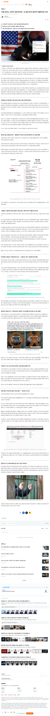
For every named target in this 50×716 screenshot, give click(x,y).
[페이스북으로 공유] (23, 513)
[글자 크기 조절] (45, 20)
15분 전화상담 (19, 689)
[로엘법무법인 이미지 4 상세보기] (17, 663)
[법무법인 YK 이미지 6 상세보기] (26, 612)
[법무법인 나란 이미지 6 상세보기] (34, 639)
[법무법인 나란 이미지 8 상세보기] (46, 639)
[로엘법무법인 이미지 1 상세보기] (3, 663)
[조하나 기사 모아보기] (2, 17)
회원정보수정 (3, 692)
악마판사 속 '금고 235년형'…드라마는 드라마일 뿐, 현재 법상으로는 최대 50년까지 (17, 574)
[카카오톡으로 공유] (30, 513)
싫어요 (11, 523)
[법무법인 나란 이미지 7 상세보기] (40, 639)
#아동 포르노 (4, 518)
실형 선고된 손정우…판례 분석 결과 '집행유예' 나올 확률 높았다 (13, 560)
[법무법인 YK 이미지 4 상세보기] (17, 612)
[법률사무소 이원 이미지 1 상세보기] (2, 627)
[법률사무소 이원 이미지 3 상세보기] (11, 627)
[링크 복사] (20, 513)
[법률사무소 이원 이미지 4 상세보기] (16, 627)
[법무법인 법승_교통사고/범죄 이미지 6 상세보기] (37, 651)
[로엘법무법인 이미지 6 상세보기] (26, 663)
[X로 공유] (26, 513)
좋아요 (5, 523)
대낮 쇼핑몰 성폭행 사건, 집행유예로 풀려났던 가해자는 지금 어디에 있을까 (15, 547)
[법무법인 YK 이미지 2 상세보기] (8, 612)
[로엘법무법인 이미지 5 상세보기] (21, 663)
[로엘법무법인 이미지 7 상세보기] (30, 663)
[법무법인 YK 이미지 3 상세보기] (12, 612)
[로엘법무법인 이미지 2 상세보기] (8, 663)
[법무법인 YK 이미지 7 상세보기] (30, 612)
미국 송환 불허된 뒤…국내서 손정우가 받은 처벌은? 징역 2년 (13, 567)
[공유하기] (48, 20)
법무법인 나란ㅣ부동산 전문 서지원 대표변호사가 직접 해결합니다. (15, 633)
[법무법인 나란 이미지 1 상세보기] (3, 639)
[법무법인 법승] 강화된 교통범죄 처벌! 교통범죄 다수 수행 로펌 (15, 645)
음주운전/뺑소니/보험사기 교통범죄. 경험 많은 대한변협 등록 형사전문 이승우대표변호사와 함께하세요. (18, 647)
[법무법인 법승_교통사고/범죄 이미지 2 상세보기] (11, 651)
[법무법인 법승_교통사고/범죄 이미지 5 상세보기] (29, 651)
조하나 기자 (6, 16)
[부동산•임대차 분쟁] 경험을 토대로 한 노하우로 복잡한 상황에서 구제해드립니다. (15, 635)
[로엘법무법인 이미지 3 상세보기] (12, 663)
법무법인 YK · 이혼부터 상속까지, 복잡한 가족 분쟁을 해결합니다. (15, 601)
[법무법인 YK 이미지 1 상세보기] (3, 612)
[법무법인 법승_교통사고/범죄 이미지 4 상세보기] (23, 651)
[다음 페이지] (27, 667)
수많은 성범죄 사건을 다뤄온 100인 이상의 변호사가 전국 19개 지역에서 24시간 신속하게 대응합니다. (18, 659)
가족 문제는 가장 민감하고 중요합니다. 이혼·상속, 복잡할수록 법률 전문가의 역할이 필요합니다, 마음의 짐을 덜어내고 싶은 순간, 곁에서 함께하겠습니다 (24, 604)
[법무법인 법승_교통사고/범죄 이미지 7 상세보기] (45, 651)
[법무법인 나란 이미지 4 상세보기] (21, 639)
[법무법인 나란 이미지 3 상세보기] (14, 639)
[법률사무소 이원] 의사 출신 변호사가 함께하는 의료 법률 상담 (14, 617)
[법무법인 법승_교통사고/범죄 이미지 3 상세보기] (17, 651)
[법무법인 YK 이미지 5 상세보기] (21, 612)
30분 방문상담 (19, 691)
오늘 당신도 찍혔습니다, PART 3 (7, 553)
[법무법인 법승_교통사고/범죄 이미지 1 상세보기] (4, 651)
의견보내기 (46, 523)
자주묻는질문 (35, 691)
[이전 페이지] (22, 667)
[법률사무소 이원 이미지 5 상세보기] (22, 627)
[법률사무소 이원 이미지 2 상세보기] (7, 627)
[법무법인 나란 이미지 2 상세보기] (8, 639)
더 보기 (24, 580)
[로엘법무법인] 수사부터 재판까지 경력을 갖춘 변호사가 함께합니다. (16, 657)
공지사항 (34, 689)
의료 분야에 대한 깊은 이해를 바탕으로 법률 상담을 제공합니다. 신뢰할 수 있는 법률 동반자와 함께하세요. (19, 619)
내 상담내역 (2, 689)
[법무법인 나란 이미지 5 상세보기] (28, 639)
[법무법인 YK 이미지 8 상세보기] (35, 612)
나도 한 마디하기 (29, 713)
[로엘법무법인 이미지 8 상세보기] (35, 663)
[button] (47, 59)
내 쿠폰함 (2, 691)
